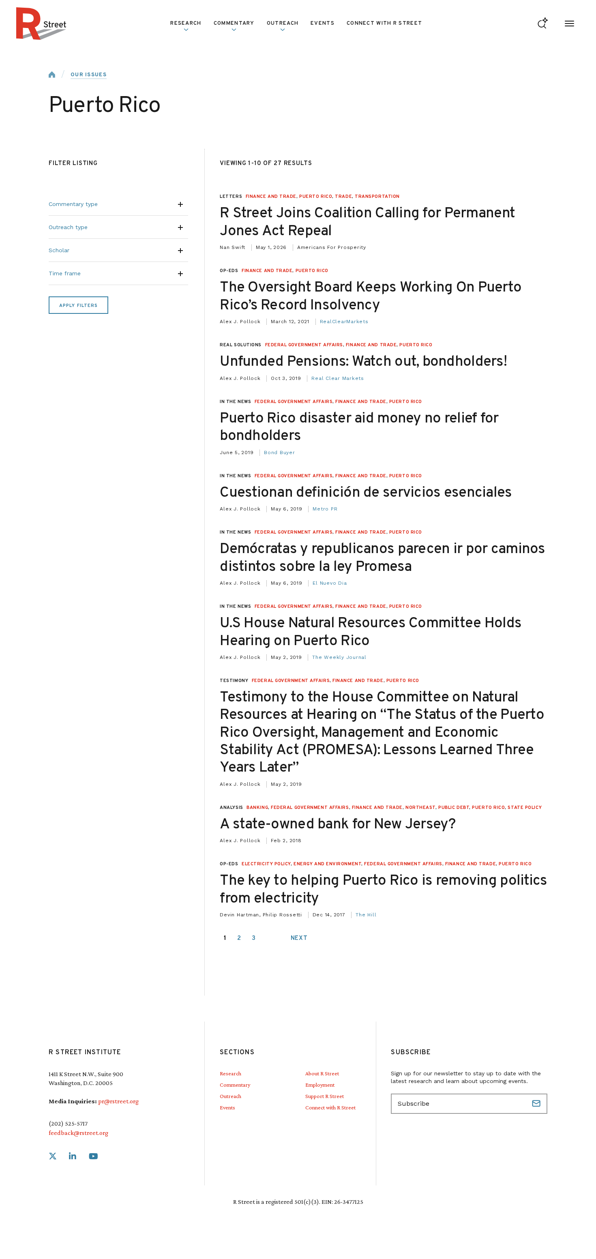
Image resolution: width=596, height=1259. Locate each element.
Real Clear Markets (337, 378)
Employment (319, 1084)
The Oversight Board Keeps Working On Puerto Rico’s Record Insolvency (370, 297)
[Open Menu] (569, 23)
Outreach (282, 23)
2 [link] (239, 938)
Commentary (235, 1084)
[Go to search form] (542, 23)
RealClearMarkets (344, 321)
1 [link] (225, 938)
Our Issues (89, 75)
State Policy (525, 808)
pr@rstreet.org (118, 1101)
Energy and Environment (327, 864)
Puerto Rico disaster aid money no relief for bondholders (359, 428)
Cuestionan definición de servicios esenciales (366, 493)
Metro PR (325, 509)
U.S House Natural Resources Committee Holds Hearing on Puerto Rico (370, 632)
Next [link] (299, 938)
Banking (257, 808)
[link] (53, 1156)
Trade (343, 196)
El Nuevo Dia (330, 583)
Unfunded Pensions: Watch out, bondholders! (363, 362)
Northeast (420, 808)
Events (322, 23)
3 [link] (254, 938)
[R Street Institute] (41, 23)
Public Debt (453, 808)
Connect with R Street (384, 23)
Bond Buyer (279, 452)
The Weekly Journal (339, 657)
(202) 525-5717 (68, 1123)
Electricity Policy (266, 864)
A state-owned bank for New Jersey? (338, 824)
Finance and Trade (271, 196)
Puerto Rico (315, 196)
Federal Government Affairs (304, 345)
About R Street (322, 1073)
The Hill (366, 915)
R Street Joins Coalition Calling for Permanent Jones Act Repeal (367, 222)
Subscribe (537, 1104)
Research (230, 1073)
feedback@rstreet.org (78, 1132)
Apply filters (78, 306)
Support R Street (324, 1096)
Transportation (377, 196)
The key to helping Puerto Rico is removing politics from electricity (383, 890)
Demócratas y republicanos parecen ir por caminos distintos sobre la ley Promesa (382, 558)
